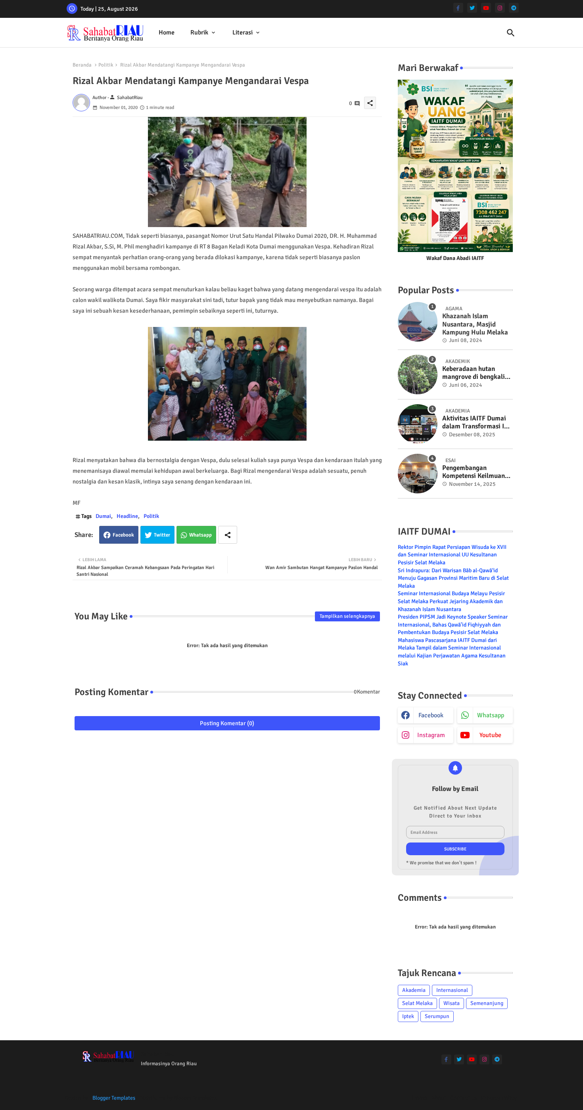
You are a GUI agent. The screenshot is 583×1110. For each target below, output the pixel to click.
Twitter (162, 535)
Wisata (451, 1003)
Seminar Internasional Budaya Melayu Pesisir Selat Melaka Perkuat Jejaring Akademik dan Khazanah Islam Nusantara (451, 601)
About (438, 1097)
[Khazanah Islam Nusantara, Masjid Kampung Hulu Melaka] (417, 322)
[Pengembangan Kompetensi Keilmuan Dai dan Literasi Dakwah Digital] (417, 473)
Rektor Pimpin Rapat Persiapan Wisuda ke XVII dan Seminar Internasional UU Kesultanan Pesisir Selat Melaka (452, 555)
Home (167, 32)
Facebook (123, 535)
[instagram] (500, 8)
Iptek (408, 1016)
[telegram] (514, 8)
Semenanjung (486, 1003)
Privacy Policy (499, 1097)
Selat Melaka (417, 1003)
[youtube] (486, 8)
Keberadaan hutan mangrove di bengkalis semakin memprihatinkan (475, 373)
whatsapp (490, 715)
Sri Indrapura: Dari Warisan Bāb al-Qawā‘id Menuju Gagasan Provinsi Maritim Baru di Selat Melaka (453, 578)
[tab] (166, 33)
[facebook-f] (458, 8)
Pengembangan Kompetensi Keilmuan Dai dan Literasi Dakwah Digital (473, 472)
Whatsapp (200, 535)
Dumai (103, 516)
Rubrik (199, 32)
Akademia (414, 990)
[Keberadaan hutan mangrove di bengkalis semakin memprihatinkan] (417, 374)
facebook (430, 715)
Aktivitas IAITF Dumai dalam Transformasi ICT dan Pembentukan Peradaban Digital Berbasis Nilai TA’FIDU (477, 423)
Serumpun (437, 1016)
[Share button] (227, 535)
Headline (127, 516)
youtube (490, 735)
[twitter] (472, 8)
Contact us (463, 1097)
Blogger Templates (113, 1098)
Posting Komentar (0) (227, 723)
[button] (511, 33)
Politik (105, 65)
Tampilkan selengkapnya (347, 616)
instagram (431, 735)
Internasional (452, 990)
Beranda (82, 65)
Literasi (242, 32)
